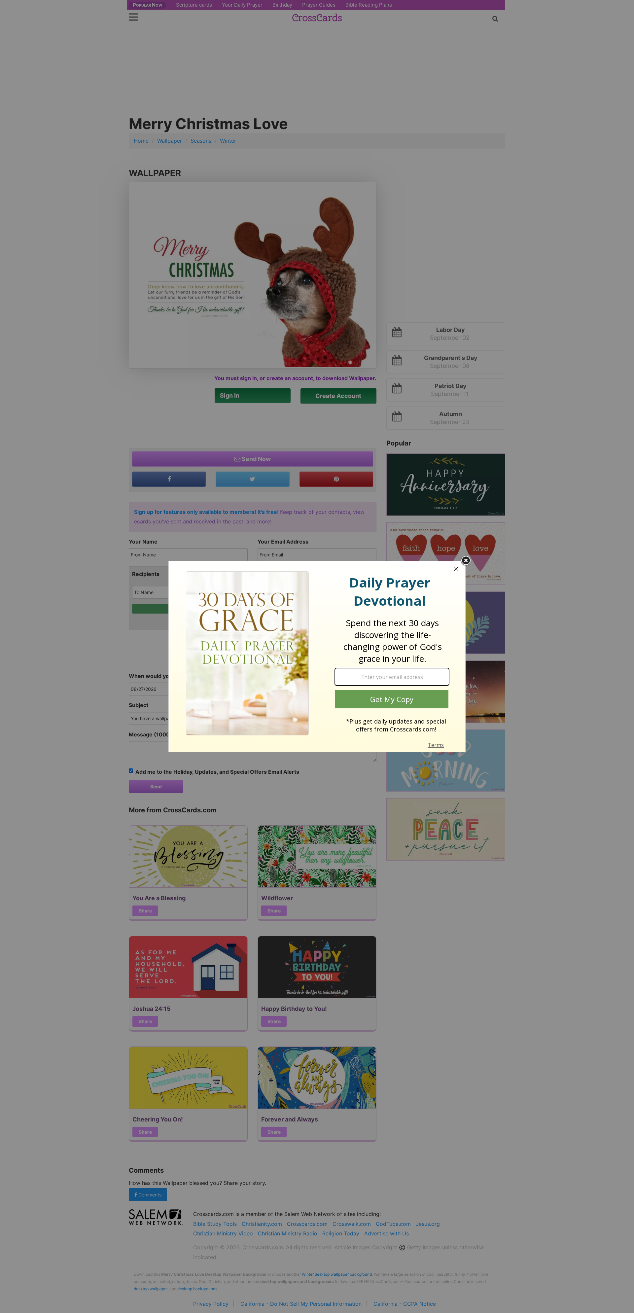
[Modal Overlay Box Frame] (317, 656)
